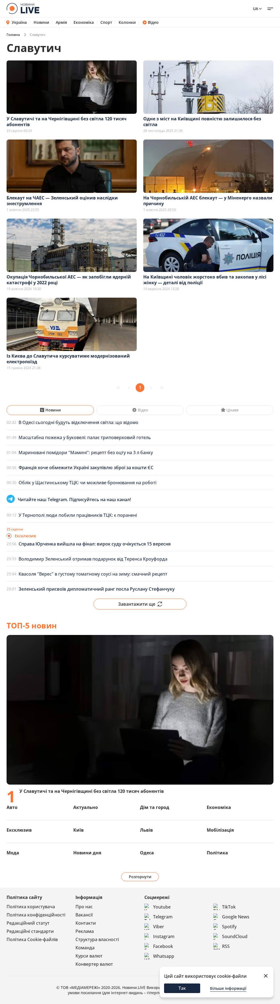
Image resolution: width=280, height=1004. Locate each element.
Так (182, 988)
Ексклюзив (19, 830)
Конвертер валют (94, 964)
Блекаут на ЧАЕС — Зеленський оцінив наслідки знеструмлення (62, 201)
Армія (61, 22)
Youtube (162, 907)
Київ (78, 830)
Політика (217, 853)
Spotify (229, 927)
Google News (235, 917)
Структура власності (97, 939)
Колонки (127, 22)
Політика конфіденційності (36, 915)
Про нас (84, 907)
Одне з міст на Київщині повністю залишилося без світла (202, 121)
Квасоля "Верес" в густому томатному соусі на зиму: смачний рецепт (93, 574)
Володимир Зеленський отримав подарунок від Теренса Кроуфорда (93, 559)
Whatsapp (163, 956)
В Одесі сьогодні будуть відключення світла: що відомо (78, 422)
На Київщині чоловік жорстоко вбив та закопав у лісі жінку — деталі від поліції (204, 280)
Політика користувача (31, 907)
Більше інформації (228, 988)
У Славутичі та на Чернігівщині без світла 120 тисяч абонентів (67, 121)
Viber (158, 927)
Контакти (85, 923)
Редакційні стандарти (30, 931)
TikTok (229, 907)
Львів (146, 830)
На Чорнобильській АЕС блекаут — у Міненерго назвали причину (207, 201)
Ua (255, 8)
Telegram (163, 917)
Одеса (147, 853)
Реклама (84, 931)
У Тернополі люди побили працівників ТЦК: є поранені (78, 515)
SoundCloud (234, 936)
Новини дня (87, 853)
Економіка (84, 22)
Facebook (163, 946)
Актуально (85, 807)
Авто (12, 807)
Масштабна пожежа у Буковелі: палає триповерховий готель (85, 437)
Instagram (163, 936)
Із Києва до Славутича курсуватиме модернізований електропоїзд (68, 359)
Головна (13, 34)
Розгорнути (140, 876)
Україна (19, 22)
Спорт (106, 22)
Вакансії (84, 915)
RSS (226, 946)
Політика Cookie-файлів (32, 939)
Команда (85, 948)
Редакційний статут (28, 923)
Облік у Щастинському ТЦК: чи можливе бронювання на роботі (87, 483)
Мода (13, 853)
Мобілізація (220, 830)
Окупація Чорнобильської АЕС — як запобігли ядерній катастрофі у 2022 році (69, 280)
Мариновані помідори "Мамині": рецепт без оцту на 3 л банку (86, 452)
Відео (153, 22)
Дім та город (154, 807)
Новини (41, 22)
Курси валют (89, 956)
